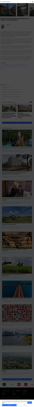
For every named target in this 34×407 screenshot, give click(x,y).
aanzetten (3, 402)
